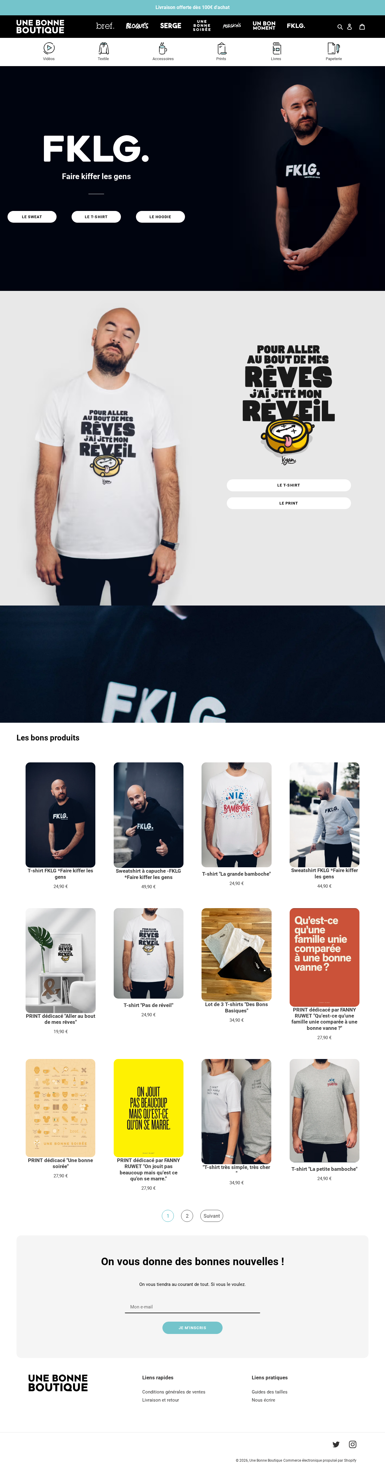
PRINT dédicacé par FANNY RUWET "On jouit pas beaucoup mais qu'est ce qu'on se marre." (148, 1169)
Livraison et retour (160, 1400)
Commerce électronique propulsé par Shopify (319, 1460)
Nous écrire (263, 1400)
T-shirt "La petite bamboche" (324, 1169)
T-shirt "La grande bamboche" (236, 874)
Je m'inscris (192, 1328)
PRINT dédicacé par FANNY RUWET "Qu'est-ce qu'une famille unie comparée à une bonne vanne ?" (324, 1019)
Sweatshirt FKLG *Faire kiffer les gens (324, 873)
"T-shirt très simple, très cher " (236, 1170)
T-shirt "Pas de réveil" (148, 1005)
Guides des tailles (270, 1392)
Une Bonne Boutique (265, 1460)
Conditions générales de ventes (173, 1392)
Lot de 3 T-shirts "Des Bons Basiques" (236, 1007)
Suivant (212, 1216)
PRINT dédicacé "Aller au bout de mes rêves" (60, 1019)
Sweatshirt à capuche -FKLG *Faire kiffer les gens (148, 874)
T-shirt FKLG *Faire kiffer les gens (60, 874)
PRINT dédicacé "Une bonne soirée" (60, 1163)
